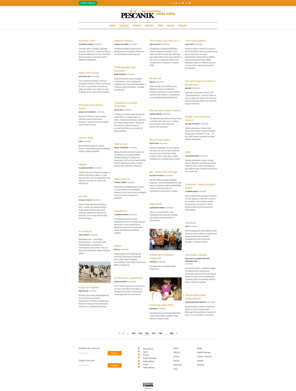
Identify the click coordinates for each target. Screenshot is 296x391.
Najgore (83, 164)
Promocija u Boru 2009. (162, 305)
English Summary (87, 360)
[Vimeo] (179, 3)
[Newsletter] (189, 3)
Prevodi (146, 355)
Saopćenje (190, 222)
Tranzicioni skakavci (195, 40)
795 (140, 333)
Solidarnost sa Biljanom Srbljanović (162, 256)
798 (160, 333)
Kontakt (200, 361)
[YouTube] (182, 3)
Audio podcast (148, 361)
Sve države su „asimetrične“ (128, 278)
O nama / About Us (204, 357)
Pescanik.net (148, 349)
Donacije (200, 365)
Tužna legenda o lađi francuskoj (124, 69)
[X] (173, 3)
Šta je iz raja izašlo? (160, 139)
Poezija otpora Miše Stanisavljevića (195, 297)
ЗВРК (188, 152)
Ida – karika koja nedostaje (163, 172)
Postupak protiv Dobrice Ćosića (91, 107)
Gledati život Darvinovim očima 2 (197, 118)
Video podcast (148, 368)
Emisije (176, 357)
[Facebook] (170, 3)
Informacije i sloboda (196, 255)
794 (133, 333)
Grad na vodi (120, 144)
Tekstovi (176, 352)
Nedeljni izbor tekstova (89, 348)
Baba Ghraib (156, 204)
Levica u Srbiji (86, 137)
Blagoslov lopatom (123, 40)
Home (175, 348)
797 (153, 333)
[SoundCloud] (186, 3)
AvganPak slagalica (89, 287)
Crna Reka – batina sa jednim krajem (200, 186)
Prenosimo (177, 365)
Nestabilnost (120, 211)
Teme (175, 369)
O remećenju (85, 231)
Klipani (117, 245)
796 (147, 333)
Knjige (199, 348)
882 (171, 333)
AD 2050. (83, 196)
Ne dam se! (155, 78)
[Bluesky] (176, 3)
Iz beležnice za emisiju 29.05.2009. (125, 104)
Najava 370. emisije (89, 72)
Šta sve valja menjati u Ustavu (165, 110)
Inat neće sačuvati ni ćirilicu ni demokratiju (200, 83)
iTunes (145, 364)
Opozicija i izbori (87, 40)
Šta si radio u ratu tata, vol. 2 (164, 40)
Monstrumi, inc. (122, 178)
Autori (145, 352)
